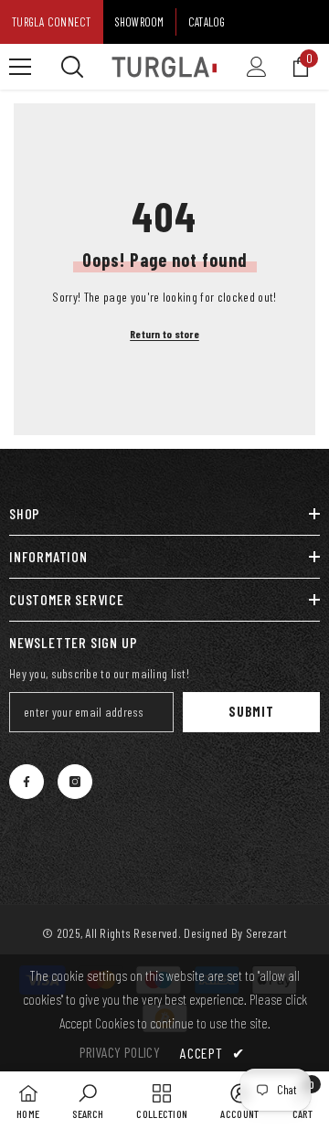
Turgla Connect (51, 22)
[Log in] (257, 67)
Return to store (164, 333)
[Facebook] (26, 781)
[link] (87, 1100)
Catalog (207, 22)
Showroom (139, 22)
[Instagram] (75, 781)
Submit (250, 711)
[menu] (20, 67)
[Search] (72, 67)
